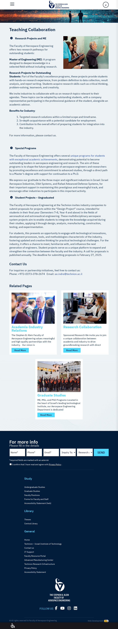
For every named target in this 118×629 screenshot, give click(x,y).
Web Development (96, 621)
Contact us (29, 548)
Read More (20, 350)
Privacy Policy (55, 464)
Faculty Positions (32, 495)
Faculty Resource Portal (35, 556)
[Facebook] (56, 608)
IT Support (29, 552)
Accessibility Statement (35, 572)
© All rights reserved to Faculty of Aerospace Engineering (33, 620)
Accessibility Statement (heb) (37, 503)
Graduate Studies (51, 395)
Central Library (31, 523)
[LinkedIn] (75, 608)
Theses (27, 519)
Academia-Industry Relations (27, 329)
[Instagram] (69, 608)
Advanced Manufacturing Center (38, 560)
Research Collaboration (82, 327)
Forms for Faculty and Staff (36, 499)
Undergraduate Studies (34, 487)
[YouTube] (62, 608)
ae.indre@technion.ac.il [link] (68, 274)
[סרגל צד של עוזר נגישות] (12, 625)
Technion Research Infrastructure (39, 564)
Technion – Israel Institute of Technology (43, 544)
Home (27, 540)
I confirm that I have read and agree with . (37, 464)
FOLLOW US (46, 608)
